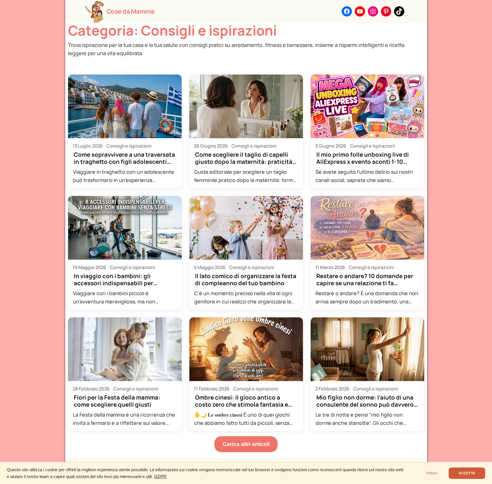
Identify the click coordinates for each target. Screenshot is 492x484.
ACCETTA (467, 473)
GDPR (160, 476)
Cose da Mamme (130, 11)
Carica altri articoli (246, 444)
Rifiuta (432, 473)
